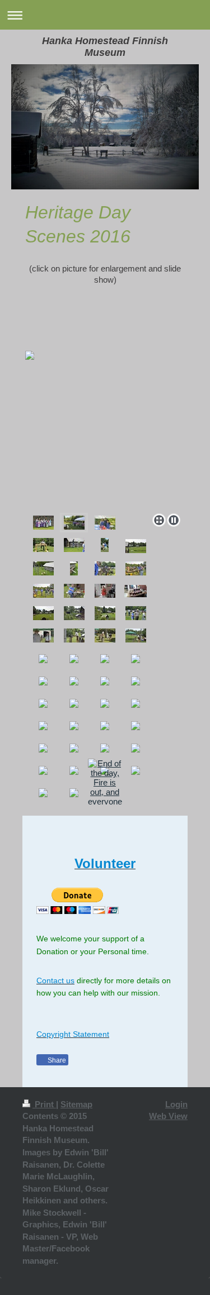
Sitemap (76, 1104)
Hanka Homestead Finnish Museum (105, 46)
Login (176, 1104)
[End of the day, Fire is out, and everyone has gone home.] (105, 792)
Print (44, 1104)
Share (56, 1060)
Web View (168, 1116)
